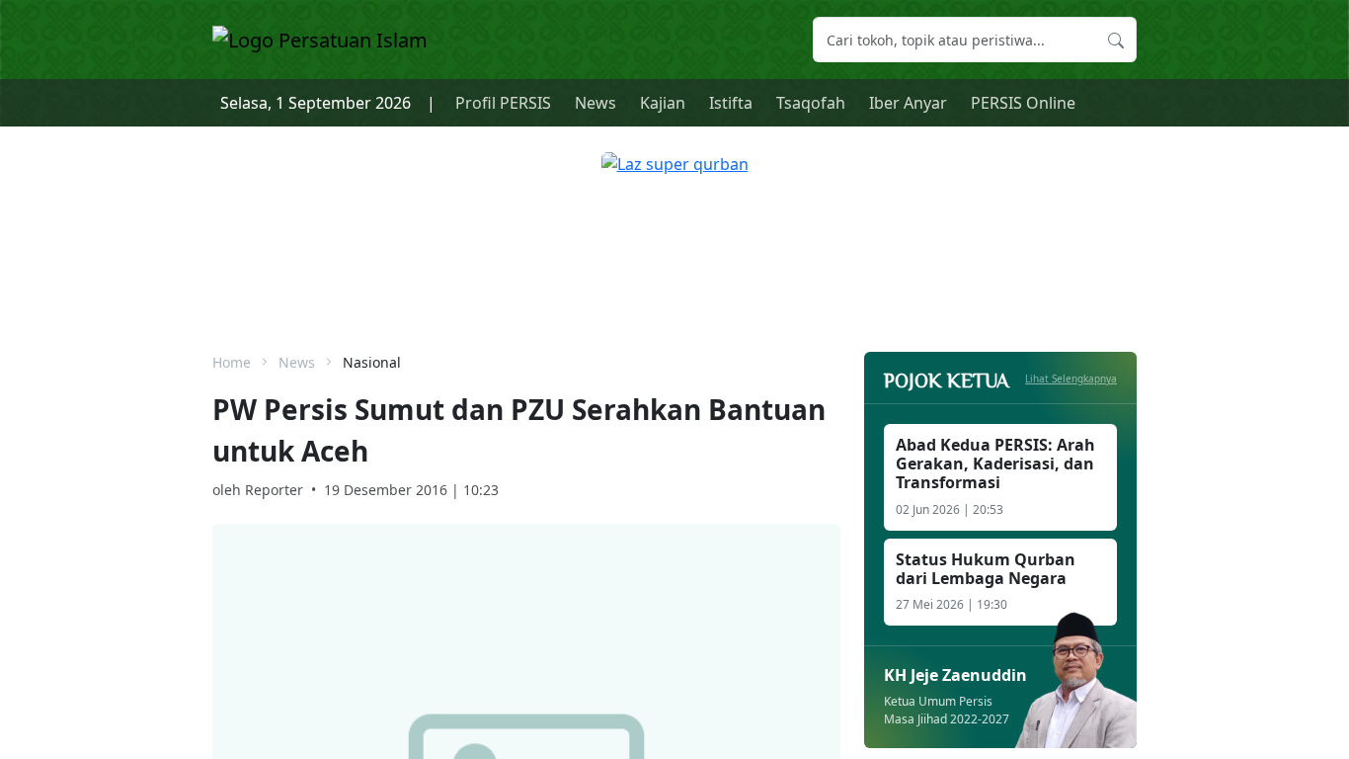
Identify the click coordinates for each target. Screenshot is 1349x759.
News (595, 103)
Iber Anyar (908, 103)
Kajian (662, 103)
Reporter (274, 489)
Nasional (372, 362)
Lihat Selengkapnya (1071, 378)
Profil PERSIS (503, 103)
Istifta (731, 103)
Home (231, 362)
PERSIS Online (1023, 103)
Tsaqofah (810, 103)
